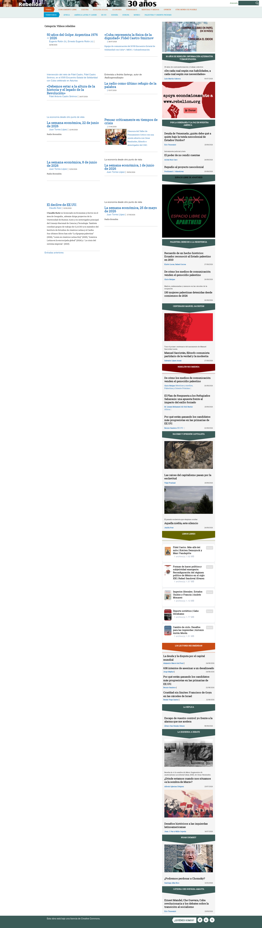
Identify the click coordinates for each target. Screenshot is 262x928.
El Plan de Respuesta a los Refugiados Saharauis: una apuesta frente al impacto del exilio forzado (187, 399)
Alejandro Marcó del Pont (173, 663)
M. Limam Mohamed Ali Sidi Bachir (178, 407)
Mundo (137, 15)
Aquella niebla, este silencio (181, 523)
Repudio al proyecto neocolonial (184, 167)
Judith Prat (168, 527)
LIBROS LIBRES (188, 533)
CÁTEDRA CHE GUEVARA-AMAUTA (188, 889)
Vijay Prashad (170, 483)
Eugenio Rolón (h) (58, 41)
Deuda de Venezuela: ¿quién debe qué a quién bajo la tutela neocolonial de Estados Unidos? (187, 137)
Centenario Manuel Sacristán (188, 306)
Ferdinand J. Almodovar (174, 171)
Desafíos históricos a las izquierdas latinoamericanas (186, 825)
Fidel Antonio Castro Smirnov (63, 96)
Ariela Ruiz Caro (170, 160)
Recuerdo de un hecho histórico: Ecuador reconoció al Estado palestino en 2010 (187, 256)
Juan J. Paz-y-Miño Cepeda (175, 831)
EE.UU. (104, 15)
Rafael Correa (180, 264)
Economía (117, 9)
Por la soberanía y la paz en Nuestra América (189, 123)
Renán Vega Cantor (170, 699)
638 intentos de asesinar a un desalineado (188, 668)
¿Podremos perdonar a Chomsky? (184, 878)
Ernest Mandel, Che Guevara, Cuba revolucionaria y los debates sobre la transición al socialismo (186, 903)
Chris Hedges (169, 279)
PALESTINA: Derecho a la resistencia (188, 242)
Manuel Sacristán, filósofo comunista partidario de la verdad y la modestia (186, 354)
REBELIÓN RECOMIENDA (189, 366)
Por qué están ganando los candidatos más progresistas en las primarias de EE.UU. (187, 420)
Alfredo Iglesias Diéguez (174, 786)
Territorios (51, 15)
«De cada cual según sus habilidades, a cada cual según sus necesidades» (187, 72)
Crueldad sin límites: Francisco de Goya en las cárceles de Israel (187, 694)
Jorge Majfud (168, 671)
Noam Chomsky (188, 837)
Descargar (209, 548)
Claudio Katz (55, 207)
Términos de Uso (109, 918)
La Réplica (188, 707)
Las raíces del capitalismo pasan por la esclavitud (187, 476)
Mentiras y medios (150, 9)
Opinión (167, 9)
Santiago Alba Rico (171, 883)
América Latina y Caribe (85, 15)
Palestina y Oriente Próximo (158, 15)
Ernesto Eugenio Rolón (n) (80, 41)
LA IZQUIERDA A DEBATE (189, 732)
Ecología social (100, 9)
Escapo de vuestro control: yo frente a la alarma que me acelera (188, 719)
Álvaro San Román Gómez (174, 726)
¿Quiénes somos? (184, 920)
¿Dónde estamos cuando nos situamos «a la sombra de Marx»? (187, 780)
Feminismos (131, 9)
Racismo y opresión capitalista (189, 434)
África (67, 15)
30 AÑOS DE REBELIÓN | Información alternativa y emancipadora (189, 57)
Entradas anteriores (54, 252)
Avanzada (234, 3)
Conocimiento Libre (67, 9)
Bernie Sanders (170, 428)
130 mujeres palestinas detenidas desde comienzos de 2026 (188, 294)
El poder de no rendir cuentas (182, 155)
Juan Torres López (58, 129)
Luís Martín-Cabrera (172, 78)
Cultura (85, 9)
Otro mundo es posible (186, 9)
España (114, 15)
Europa (126, 15)
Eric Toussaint (170, 144)
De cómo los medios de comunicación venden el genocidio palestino (187, 273)
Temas (48, 9)
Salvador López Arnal (172, 360)
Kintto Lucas (169, 264)
